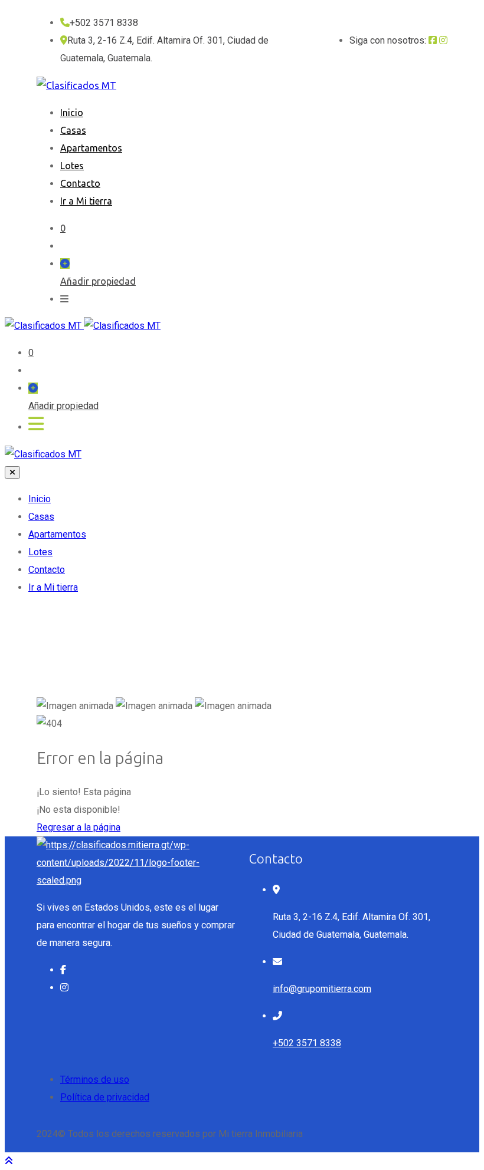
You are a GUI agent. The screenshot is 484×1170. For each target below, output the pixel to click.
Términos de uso (94, 1079)
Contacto (80, 183)
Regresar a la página (78, 827)
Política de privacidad (104, 1097)
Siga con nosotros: (387, 40)
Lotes (72, 165)
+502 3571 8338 (307, 1043)
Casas (73, 130)
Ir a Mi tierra (86, 201)
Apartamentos (91, 148)
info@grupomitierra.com (322, 988)
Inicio (71, 112)
